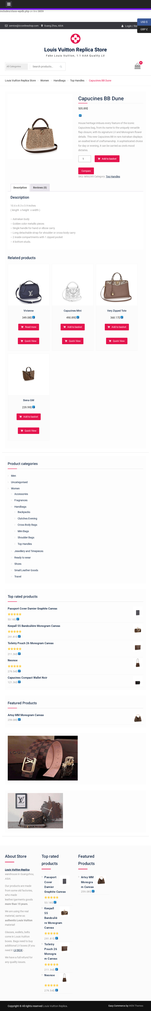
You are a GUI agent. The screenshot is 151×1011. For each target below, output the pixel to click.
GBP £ (142, 29)
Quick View (30, 341)
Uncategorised (19, 482)
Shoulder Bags (26, 537)
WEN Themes (136, 1005)
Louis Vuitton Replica (17, 869)
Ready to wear (22, 557)
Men (13, 475)
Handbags (60, 80)
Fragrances (20, 500)
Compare (86, 171)
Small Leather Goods (26, 570)
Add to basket (109, 158)
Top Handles (77, 80)
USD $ (142, 22)
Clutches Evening (27, 518)
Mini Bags (23, 531)
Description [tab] (20, 187)
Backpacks (24, 512)
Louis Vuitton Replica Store (75, 50)
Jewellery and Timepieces (28, 551)
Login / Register (134, 26)
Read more (30, 327)
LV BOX (18, 950)
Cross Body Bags (27, 524)
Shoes (17, 563)
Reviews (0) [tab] (40, 187)
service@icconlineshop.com (23, 25)
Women (44, 80)
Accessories (21, 494)
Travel (17, 576)
